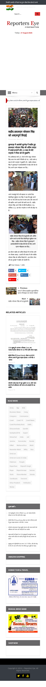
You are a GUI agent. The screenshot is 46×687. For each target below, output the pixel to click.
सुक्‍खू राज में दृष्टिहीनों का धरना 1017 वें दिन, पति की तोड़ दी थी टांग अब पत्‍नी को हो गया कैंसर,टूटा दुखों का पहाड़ (23, 545)
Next (24, 299)
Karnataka (22, 441)
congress (13, 416)
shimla (32, 474)
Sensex (32, 470)
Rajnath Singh (26, 466)
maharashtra (22, 445)
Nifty (25, 449)
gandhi (25, 429)
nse (32, 449)
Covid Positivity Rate (17, 424)
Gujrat (25, 433)
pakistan (13, 462)
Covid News (30, 420)
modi (31, 445)
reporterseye (21, 470)
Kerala (31, 441)
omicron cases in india (18, 458)
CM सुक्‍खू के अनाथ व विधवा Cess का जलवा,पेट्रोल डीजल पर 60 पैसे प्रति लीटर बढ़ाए (22, 348)
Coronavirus (24, 416)
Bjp (18, 408)
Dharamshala (15, 429)
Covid (12, 420)
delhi (29, 424)
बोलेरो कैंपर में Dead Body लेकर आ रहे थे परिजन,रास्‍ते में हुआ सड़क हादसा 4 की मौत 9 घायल (21, 357)
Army (11, 408)
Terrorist (24, 479)
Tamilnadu (13, 479)
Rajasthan (13, 466)
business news (15, 412)
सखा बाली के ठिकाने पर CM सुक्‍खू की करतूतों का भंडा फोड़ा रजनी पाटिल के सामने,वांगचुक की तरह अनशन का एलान (22, 536)
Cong (26, 412)
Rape (11, 470)
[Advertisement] (23, 65)
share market (22, 474)
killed (12, 445)
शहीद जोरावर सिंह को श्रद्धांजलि (18, 301)
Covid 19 (20, 420)
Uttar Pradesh (15, 483)
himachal (13, 437)
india (21, 437)
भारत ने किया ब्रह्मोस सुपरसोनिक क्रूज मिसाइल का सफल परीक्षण (28, 292)
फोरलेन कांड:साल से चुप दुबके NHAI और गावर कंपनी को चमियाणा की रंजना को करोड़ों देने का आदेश (22, 385)
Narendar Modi (15, 449)
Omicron (13, 454)
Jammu (12, 441)
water (12, 487)
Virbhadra (27, 483)
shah (11, 474)
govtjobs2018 (15, 433)
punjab (21, 462)
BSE (23, 408)
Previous (23, 288)
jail (28, 437)
